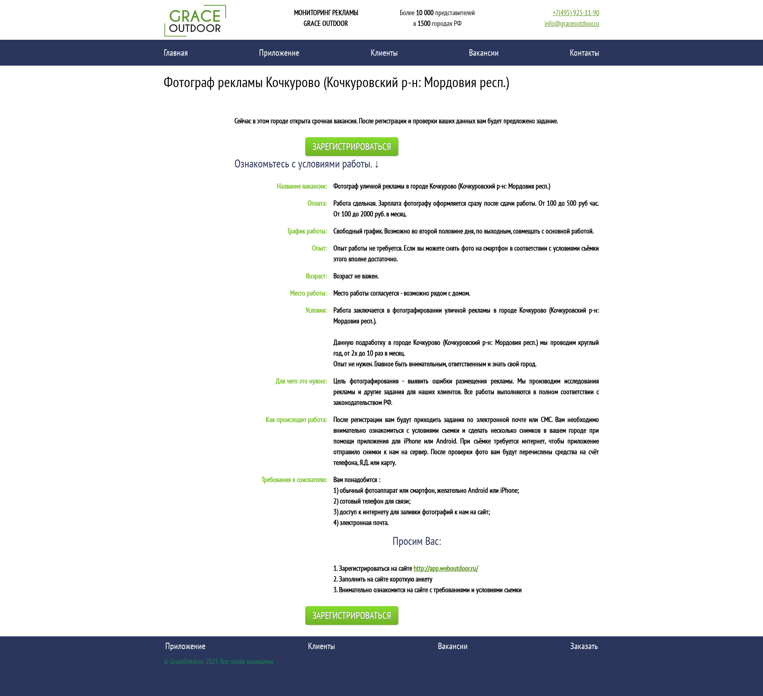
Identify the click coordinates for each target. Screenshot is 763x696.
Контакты (584, 52)
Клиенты (384, 52)
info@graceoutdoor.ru (571, 23)
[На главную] (195, 20)
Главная (176, 52)
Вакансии (484, 52)
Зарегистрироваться (351, 146)
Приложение (279, 52)
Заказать (584, 645)
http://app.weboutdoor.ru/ (446, 568)
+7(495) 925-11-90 (576, 12)
